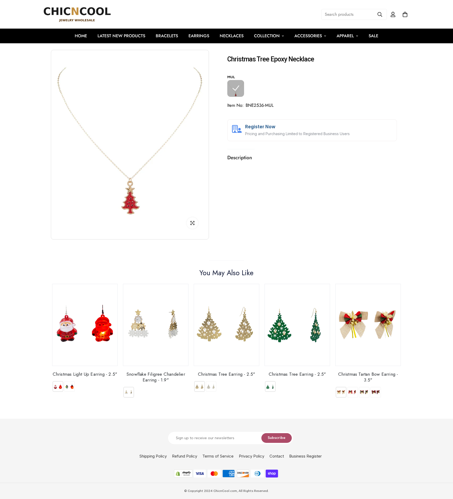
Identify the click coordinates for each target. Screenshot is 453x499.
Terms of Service (218, 456)
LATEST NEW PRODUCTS (121, 36)
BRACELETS (167, 36)
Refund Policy (184, 456)
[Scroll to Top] (443, 470)
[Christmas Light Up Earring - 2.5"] (85, 325)
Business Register (305, 456)
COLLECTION (267, 36)
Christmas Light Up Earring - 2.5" (85, 374)
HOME (81, 36)
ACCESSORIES (308, 36)
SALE (373, 36)
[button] (405, 14)
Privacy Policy (251, 456)
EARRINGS (198, 36)
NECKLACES (232, 36)
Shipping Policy (153, 456)
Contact (276, 456)
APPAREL (345, 36)
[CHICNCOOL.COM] (77, 14)
